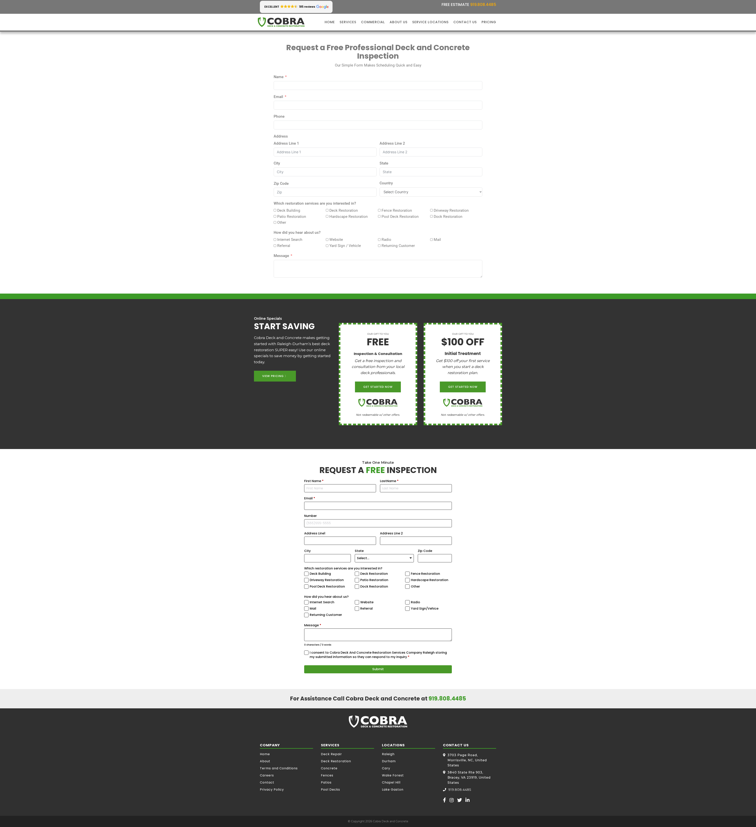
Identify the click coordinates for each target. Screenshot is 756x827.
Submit (378, 669)
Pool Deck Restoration (327, 586)
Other (415, 586)
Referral (366, 608)
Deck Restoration (374, 574)
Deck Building (320, 574)
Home (265, 754)
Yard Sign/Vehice (424, 608)
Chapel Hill (391, 782)
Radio (415, 602)
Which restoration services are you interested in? (315, 203)
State (384, 163)
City (277, 163)
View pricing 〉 (275, 376)
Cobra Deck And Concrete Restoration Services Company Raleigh (281, 22)
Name (279, 77)
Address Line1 (314, 533)
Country (386, 183)
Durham (389, 761)
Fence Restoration (425, 574)
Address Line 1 (286, 143)
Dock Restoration (374, 586)
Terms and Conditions (279, 768)
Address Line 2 (392, 143)
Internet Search (322, 602)
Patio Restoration (374, 580)
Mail (313, 608)
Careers (267, 775)
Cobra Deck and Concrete (390, 821)
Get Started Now (378, 387)
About (265, 761)
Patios (326, 782)
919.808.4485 (483, 4)
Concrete (329, 768)
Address (281, 136)
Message (281, 255)
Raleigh (388, 754)
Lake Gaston (392, 789)
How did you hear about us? (297, 232)
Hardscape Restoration (429, 580)
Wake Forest (393, 775)
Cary (386, 768)
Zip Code (281, 183)
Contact (267, 782)
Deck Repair (331, 754)
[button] (296, 7)
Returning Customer (326, 615)
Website (366, 602)
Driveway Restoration (327, 580)
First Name (314, 481)
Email (278, 96)
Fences (327, 775)
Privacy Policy (272, 789)
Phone (279, 116)
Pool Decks (330, 789)
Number (310, 516)
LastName (389, 481)
